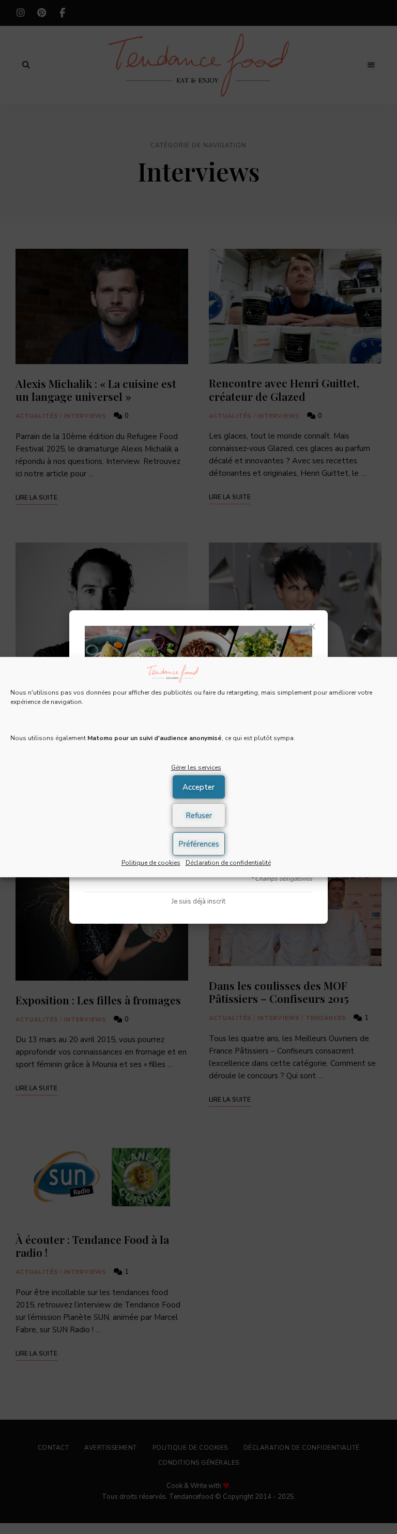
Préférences (198, 844)
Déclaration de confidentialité (228, 863)
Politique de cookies (150, 863)
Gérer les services (196, 768)
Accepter (198, 787)
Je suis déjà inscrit (198, 901)
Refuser (199, 815)
